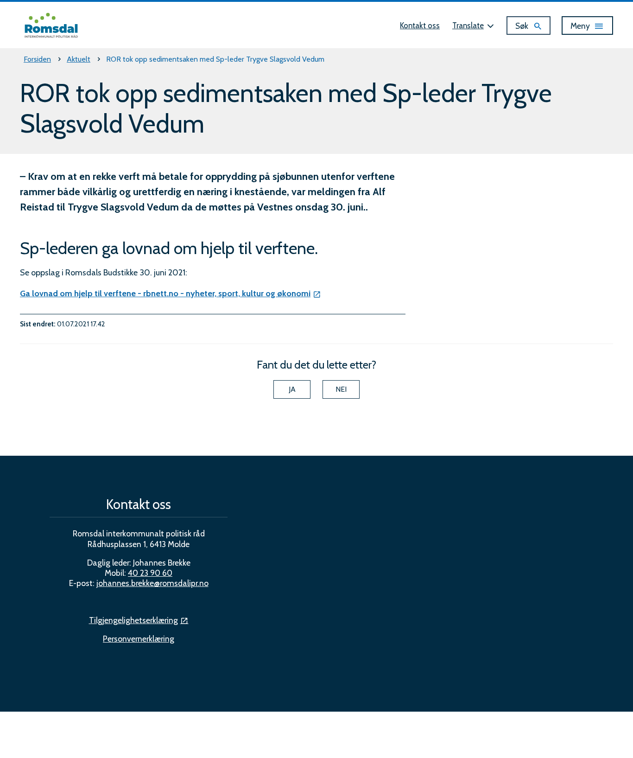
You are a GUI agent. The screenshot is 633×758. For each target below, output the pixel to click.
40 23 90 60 (150, 573)
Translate (468, 25)
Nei (341, 389)
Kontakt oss (420, 25)
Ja (292, 389)
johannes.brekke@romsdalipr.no (152, 583)
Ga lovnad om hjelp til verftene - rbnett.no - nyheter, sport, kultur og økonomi (165, 293)
